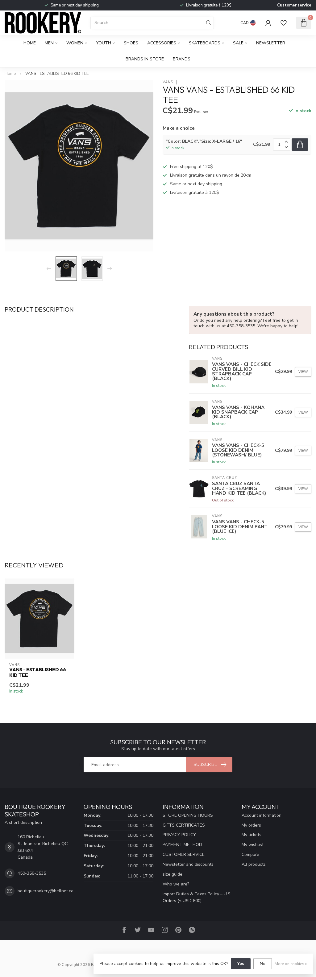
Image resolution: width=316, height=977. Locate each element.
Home (29, 43)
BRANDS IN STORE (145, 59)
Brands (181, 59)
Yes (240, 964)
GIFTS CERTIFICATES (184, 825)
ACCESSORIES (161, 43)
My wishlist (253, 845)
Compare (250, 854)
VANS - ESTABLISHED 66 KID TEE (57, 73)
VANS (168, 82)
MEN (49, 43)
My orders (251, 825)
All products (254, 864)
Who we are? (176, 884)
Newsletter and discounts (188, 864)
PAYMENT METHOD (182, 845)
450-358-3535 (32, 873)
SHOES (131, 43)
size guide (172, 874)
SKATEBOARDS (204, 43)
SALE (238, 43)
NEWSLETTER (270, 43)
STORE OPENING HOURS (188, 815)
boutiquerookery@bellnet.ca (45, 891)
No (262, 964)
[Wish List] (284, 23)
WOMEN (74, 43)
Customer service (294, 5)
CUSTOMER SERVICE (184, 854)
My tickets (251, 835)
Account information (261, 815)
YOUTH (103, 43)
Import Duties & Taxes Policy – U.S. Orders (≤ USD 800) (197, 897)
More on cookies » (291, 963)
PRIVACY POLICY (179, 835)
